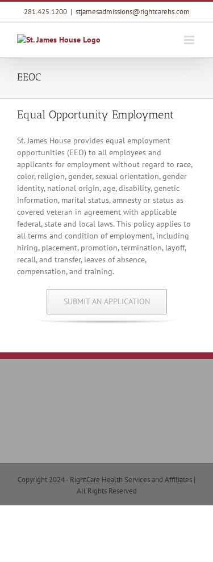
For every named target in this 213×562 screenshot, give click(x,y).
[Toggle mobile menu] (190, 40)
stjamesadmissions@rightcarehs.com (133, 11)
